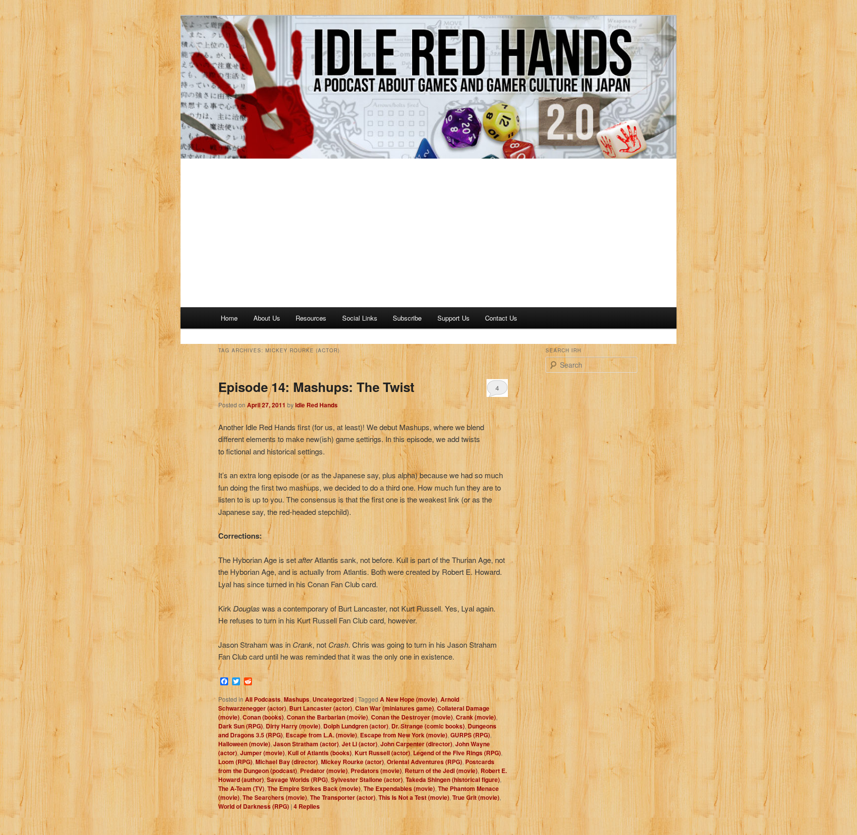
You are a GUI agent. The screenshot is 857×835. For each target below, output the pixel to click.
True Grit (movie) (475, 797)
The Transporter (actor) (342, 797)
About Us (266, 318)
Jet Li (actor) (359, 743)
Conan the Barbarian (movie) (327, 717)
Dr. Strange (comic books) (428, 726)
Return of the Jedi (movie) (441, 770)
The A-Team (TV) (241, 788)
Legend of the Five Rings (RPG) (457, 752)
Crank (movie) (476, 717)
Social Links (359, 318)
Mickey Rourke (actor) (352, 761)
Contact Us (501, 318)
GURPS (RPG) (470, 734)
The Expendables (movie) (399, 788)
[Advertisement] (428, 233)
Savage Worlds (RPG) (297, 779)
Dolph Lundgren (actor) (355, 726)
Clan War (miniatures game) (394, 708)
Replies (307, 806)
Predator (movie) (324, 770)
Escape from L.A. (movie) (321, 734)
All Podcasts (263, 699)
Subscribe (407, 318)
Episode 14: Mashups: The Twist (316, 387)
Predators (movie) (376, 770)
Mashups (296, 699)
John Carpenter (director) (416, 743)
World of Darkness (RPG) (253, 806)
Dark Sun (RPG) (240, 726)
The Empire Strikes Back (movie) (314, 788)
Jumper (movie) (262, 752)
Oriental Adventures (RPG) (424, 761)
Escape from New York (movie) (403, 734)
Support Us (453, 318)
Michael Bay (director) (286, 761)
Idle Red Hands (316, 404)
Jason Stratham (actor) (306, 743)
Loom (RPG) (235, 761)
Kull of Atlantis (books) (320, 752)
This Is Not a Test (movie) (413, 797)
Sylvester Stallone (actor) (367, 779)
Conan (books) (263, 717)
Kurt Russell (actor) (382, 752)
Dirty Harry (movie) (293, 726)
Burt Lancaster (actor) (320, 708)
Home (229, 318)
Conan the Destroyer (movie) (412, 717)
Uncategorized (333, 699)
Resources (311, 318)
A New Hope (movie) (408, 699)
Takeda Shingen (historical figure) (453, 779)
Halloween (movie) (244, 743)
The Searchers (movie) (275, 797)
